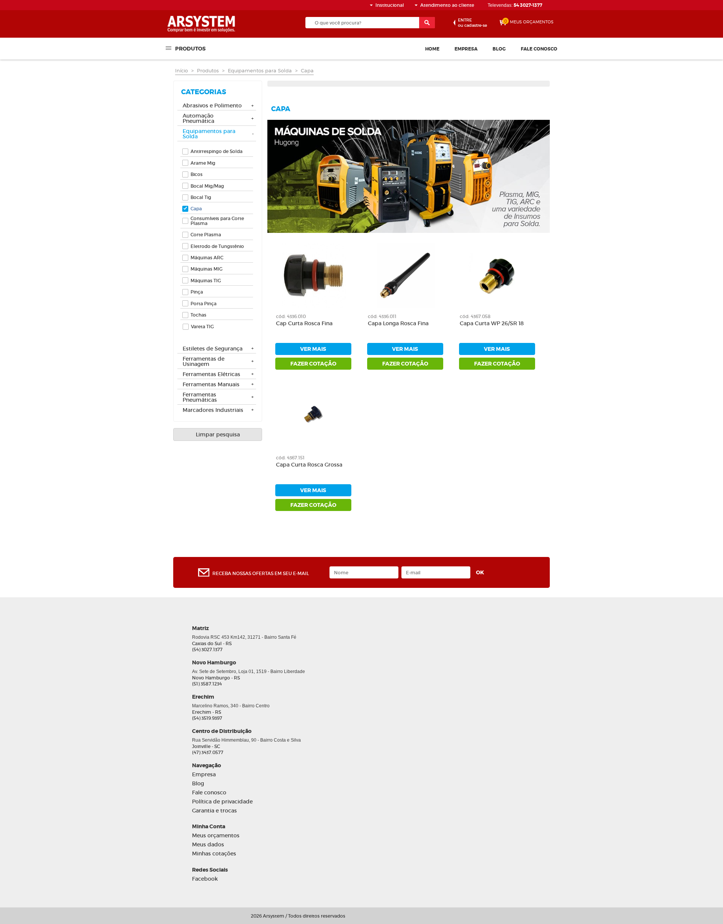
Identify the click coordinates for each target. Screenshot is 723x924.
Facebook (205, 879)
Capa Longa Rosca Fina (398, 323)
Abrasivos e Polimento (212, 106)
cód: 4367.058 (475, 316)
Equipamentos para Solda (260, 70)
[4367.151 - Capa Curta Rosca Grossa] (313, 416)
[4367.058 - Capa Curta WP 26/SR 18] (497, 275)
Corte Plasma (206, 234)
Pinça (197, 291)
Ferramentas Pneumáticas (200, 397)
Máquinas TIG (206, 280)
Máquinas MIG (207, 268)
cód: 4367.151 (290, 457)
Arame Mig (203, 163)
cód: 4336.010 (291, 316)
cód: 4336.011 (382, 316)
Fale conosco (539, 49)
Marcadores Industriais (213, 410)
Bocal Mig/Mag (207, 186)
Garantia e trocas (214, 811)
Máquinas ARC (207, 257)
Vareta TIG (202, 326)
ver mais (313, 349)
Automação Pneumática (198, 118)
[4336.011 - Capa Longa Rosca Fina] (405, 275)
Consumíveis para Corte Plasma (217, 221)
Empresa (466, 49)
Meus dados (208, 844)
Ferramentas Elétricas (211, 375)
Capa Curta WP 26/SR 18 (492, 323)
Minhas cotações (214, 854)
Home (432, 49)
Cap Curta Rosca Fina (304, 323)
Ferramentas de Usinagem (203, 361)
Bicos (197, 174)
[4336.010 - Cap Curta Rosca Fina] (313, 275)
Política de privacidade (222, 802)
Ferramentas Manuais (211, 385)
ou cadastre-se (472, 22)
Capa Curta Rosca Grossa (309, 465)
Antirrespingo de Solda (217, 151)
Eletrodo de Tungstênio (217, 246)
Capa (307, 70)
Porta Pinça (204, 303)
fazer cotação (313, 363)
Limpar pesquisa (218, 434)
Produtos (190, 48)
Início (181, 70)
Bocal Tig (201, 197)
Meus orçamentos (215, 835)
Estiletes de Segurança (213, 349)
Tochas (198, 314)
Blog (499, 49)
